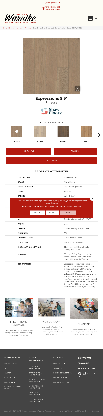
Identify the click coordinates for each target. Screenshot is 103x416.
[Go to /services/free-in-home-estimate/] (19, 318)
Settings (68, 213)
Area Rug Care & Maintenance (36, 400)
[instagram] (84, 373)
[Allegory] (40, 131)
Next (99, 131)
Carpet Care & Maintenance (35, 374)
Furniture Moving (61, 377)
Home (5, 28)
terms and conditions (58, 206)
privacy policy (39, 206)
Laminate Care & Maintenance (36, 387)
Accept (37, 213)
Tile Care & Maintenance (34, 367)
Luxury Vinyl (9, 382)
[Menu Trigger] (90, 18)
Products (28, 28)
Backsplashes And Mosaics (12, 388)
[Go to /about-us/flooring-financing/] (84, 317)
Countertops (10, 364)
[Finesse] (16, 131)
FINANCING (75, 151)
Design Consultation (62, 373)
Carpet (7, 373)
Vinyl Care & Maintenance (34, 394)
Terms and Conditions (67, 411)
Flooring (11, 28)
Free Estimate (59, 364)
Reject (52, 213)
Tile (6, 368)
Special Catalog (87, 368)
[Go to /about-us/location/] (51, 317)
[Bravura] (63, 131)
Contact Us (28, 151)
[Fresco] (86, 131)
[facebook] (80, 373)
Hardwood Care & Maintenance (37, 380)
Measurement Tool (61, 382)
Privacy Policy (84, 411)
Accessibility (50, 411)
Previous (4, 131)
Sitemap (95, 411)
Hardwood (19, 28)
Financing (83, 363)
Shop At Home (59, 368)
